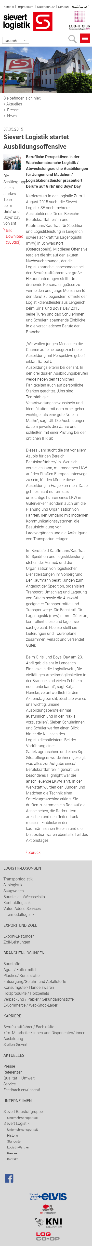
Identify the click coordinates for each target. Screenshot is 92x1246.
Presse (13, 110)
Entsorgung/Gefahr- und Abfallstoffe (34, 981)
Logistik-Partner (18, 1147)
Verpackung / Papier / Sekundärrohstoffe (38, 999)
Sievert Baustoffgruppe (23, 1111)
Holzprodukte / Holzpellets (26, 993)
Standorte (14, 1141)
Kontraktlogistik (17, 902)
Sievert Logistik (16, 1123)
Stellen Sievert (15, 1044)
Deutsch (11, 41)
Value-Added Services (22, 908)
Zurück (34, 852)
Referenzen (13, 1072)
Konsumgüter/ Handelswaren (28, 987)
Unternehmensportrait (22, 1118)
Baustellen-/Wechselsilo (24, 896)
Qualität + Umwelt (19, 1078)
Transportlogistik (18, 879)
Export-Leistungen (19, 936)
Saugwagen (13, 891)
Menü (85, 38)
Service (9, 1084)
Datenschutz (46, 7)
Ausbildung (13, 1038)
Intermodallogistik (19, 914)
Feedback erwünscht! (21, 1090)
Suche (74, 40)
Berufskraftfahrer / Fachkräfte (28, 1027)
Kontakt (8, 7)
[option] (46, 70)
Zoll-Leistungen (16, 942)
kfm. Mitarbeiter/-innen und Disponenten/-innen (44, 1032)
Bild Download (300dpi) (14, 236)
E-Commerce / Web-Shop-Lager (30, 1005)
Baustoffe (11, 963)
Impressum (25, 7)
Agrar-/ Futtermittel (19, 969)
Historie (12, 1135)
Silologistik (12, 885)
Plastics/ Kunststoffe (21, 975)
